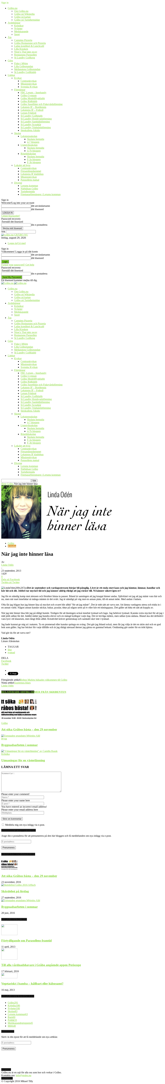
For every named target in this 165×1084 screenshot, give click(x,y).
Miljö (12, 1026)
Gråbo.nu (12, 8)
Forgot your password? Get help (17, 264)
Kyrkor (18, 78)
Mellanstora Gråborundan (27, 69)
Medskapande (21, 31)
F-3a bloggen (34, 159)
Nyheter (18, 28)
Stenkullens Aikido (30, 130)
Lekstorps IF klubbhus (32, 174)
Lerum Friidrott (28, 113)
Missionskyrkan (29, 83)
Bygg (4, 738)
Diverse (18, 182)
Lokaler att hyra (22, 165)
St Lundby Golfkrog (24, 57)
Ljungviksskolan (29, 145)
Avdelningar (14, 22)
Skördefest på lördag (15, 891)
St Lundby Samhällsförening (35, 121)
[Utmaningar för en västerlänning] (29, 751)
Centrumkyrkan (29, 81)
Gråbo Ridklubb (29, 101)
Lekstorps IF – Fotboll (32, 110)
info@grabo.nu (23, 1075)
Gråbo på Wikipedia (24, 14)
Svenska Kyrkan (29, 86)
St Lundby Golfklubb (25, 72)
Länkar (11, 75)
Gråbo (11, 543)
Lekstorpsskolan (29, 136)
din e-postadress (39, 224)
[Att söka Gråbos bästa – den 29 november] (18, 720)
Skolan (12, 1011)
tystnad (11, 652)
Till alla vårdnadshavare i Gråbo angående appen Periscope (41, 965)
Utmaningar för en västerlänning (23, 760)
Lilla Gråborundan (23, 66)
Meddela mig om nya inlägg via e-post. (25, 824)
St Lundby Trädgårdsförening (36, 127)
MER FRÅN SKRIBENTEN (50, 692)
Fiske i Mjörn (21, 63)
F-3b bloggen (34, 162)
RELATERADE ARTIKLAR (17, 692)
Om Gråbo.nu (21, 11)
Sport (17, 34)
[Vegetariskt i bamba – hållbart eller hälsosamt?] (9, 977)
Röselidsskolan (28, 153)
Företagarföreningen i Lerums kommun (41, 194)
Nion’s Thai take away (25, 51)
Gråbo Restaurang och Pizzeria (30, 43)
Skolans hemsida (35, 139)
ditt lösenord (37, 209)
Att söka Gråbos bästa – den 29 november (29, 729)
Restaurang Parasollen (25, 54)
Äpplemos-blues (22, 682)
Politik (12, 1020)
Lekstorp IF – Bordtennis (33, 107)
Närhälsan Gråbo (29, 188)
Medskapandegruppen (20, 1023)
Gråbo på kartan (22, 17)
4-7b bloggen (34, 150)
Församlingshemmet (31, 171)
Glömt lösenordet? (10, 216)
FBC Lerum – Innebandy (33, 92)
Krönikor (19, 25)
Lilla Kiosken (21, 49)
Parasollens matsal (30, 179)
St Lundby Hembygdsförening (36, 118)
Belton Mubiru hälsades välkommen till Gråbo (43, 679)
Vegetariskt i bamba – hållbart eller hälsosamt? (32, 983)
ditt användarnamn (40, 205)
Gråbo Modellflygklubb (33, 98)
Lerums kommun (29, 185)
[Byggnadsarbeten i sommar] (20, 735)
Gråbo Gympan (29, 95)
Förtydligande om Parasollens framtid (26, 940)
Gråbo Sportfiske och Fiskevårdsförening (42, 104)
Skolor (17, 133)
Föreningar (19, 89)
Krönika (12, 546)
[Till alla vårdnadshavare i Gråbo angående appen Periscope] (9, 958)
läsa (10, 649)
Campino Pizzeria (23, 40)
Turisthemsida (28, 191)
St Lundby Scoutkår (31, 124)
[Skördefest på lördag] (18, 885)
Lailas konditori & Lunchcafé (29, 46)
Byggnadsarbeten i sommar (19, 745)
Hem (3, 483)
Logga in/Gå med (17, 243)
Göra (10, 60)
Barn (11, 1017)
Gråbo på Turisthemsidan (27, 19)
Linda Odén (7, 564)
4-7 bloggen (33, 142)
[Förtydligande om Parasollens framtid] (9, 934)
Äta (9, 37)
